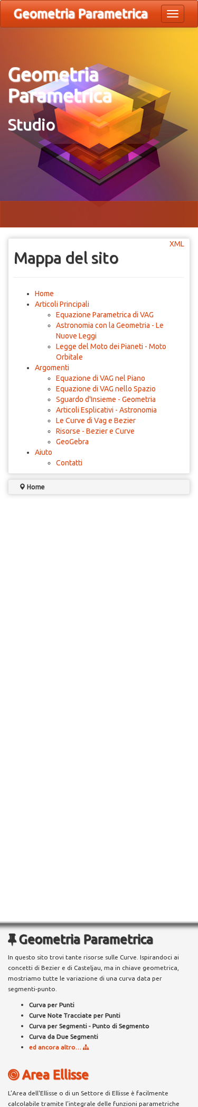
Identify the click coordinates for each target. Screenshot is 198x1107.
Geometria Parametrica (81, 13)
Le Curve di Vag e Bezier (96, 420)
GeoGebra (72, 441)
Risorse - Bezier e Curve (95, 431)
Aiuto (43, 452)
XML (176, 244)
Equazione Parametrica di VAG (105, 314)
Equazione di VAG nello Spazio (106, 389)
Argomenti (52, 367)
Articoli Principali (62, 304)
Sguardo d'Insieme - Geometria (106, 399)
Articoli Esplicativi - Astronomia (106, 410)
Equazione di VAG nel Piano (100, 378)
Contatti (69, 463)
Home (44, 293)
